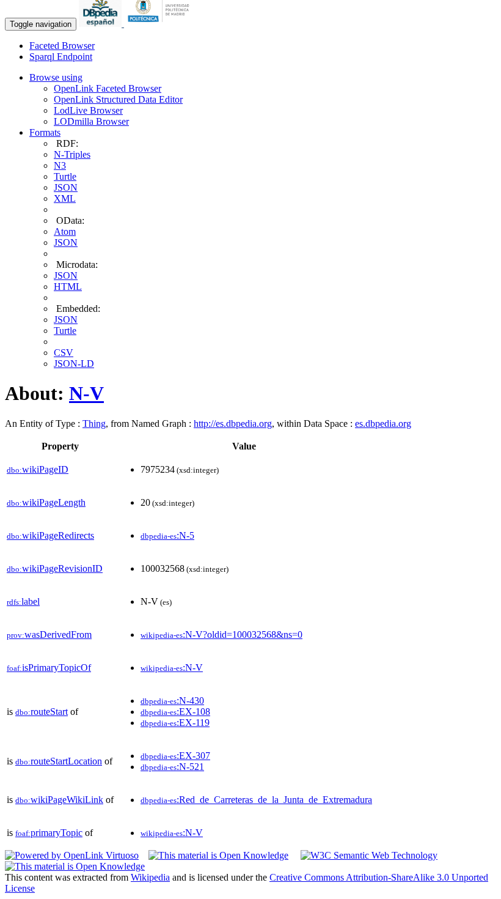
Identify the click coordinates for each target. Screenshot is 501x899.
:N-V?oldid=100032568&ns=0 (221, 634)
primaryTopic (48, 832)
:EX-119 (175, 722)
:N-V (172, 667)
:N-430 (172, 700)
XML (65, 198)
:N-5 (167, 535)
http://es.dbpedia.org (233, 423)
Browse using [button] (55, 77)
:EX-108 (175, 711)
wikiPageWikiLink (59, 799)
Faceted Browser (62, 45)
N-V (86, 393)
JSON (66, 187)
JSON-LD (74, 363)
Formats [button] (44, 132)
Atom (65, 231)
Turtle (65, 176)
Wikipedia (150, 877)
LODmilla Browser (91, 121)
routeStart (41, 711)
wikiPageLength (46, 502)
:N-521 (172, 766)
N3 (60, 165)
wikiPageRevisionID (55, 568)
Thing (94, 423)
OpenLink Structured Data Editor (118, 99)
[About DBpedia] (101, 23)
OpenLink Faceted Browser (107, 88)
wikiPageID (37, 469)
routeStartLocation (58, 761)
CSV (63, 352)
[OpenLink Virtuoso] (72, 855)
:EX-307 (175, 755)
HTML (68, 286)
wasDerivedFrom (49, 634)
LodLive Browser (88, 110)
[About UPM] (160, 23)
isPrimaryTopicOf (49, 667)
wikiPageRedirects (50, 535)
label (23, 601)
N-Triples (72, 154)
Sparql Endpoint (60, 56)
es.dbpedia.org (383, 423)
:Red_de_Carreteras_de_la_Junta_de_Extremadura (256, 799)
